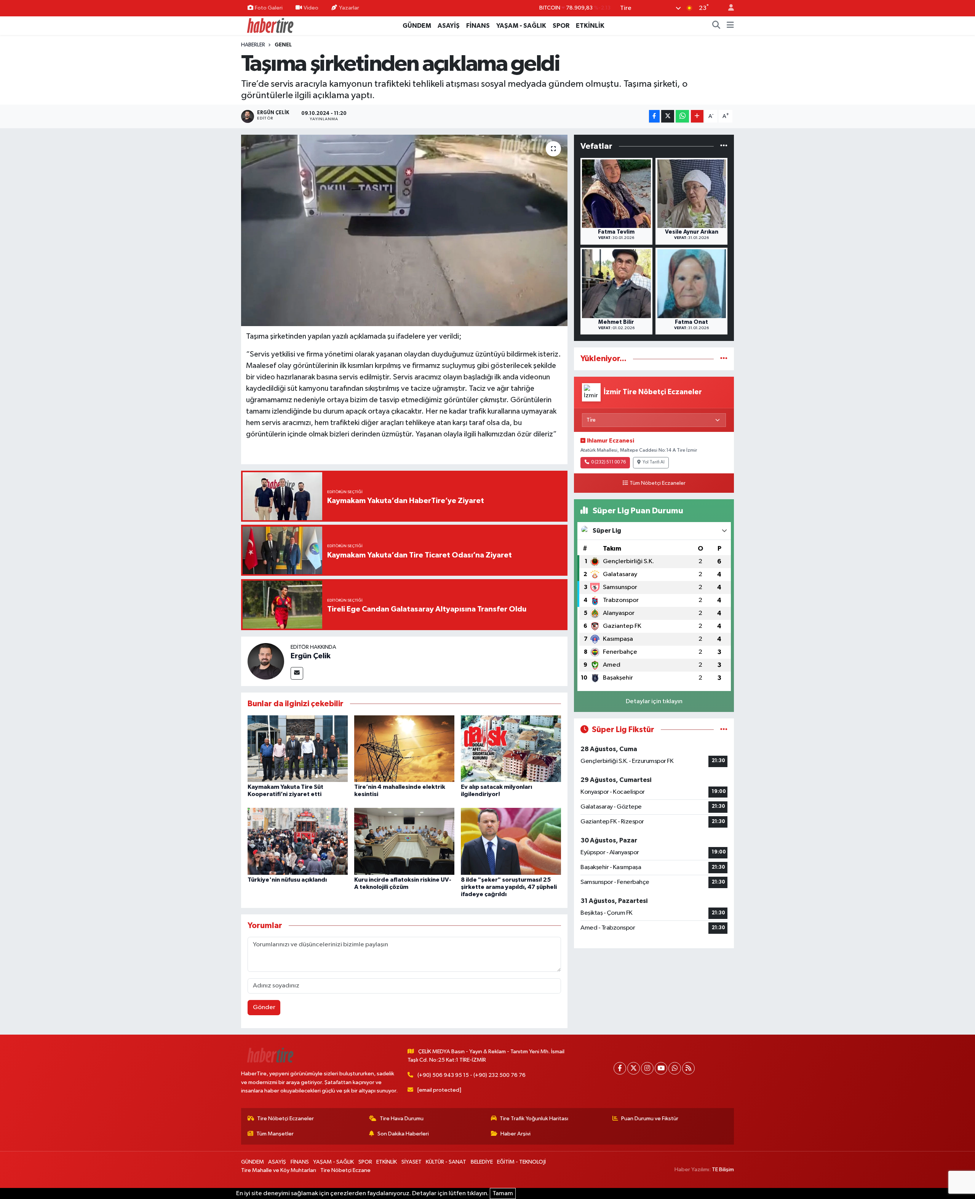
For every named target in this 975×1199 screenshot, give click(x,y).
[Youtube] (661, 1068)
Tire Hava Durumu (402, 1118)
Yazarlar (349, 8)
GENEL (283, 45)
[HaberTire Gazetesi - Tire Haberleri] (269, 25)
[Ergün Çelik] (266, 661)
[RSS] (688, 1068)
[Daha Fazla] (697, 116)
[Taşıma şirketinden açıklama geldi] (404, 230)
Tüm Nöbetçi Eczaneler (658, 483)
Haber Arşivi (515, 1134)
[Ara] (716, 26)
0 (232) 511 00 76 (608, 462)
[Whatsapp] (674, 1068)
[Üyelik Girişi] (728, 8)
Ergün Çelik (311, 656)
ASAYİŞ (449, 25)
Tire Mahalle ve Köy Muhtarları (278, 1170)
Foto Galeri (269, 8)
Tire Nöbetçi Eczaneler (285, 1118)
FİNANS (478, 25)
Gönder (264, 1007)
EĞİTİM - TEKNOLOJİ (521, 1162)
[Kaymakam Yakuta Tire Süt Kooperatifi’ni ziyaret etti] (298, 748)
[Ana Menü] (730, 26)
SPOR (561, 25)
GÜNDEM (417, 25)
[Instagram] (647, 1068)
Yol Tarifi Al (654, 462)
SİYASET (411, 1162)
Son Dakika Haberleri (403, 1134)
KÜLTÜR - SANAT (446, 1162)
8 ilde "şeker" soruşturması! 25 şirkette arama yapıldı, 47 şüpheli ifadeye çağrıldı (509, 887)
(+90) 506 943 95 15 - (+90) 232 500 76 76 (471, 1075)
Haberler (253, 45)
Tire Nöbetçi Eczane (345, 1170)
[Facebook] (620, 1068)
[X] (633, 1068)
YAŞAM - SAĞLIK (521, 25)
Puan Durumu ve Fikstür (649, 1118)
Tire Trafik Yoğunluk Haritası (534, 1118)
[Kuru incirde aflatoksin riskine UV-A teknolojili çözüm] (404, 841)
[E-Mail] (297, 673)
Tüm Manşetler (275, 1134)
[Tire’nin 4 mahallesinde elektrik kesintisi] (404, 748)
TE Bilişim (723, 1169)
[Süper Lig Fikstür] (723, 729)
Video (311, 8)
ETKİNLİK (590, 25)
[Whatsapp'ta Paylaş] (682, 116)
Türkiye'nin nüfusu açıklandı (287, 880)
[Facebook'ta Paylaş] (654, 116)
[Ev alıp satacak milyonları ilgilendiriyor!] (511, 748)
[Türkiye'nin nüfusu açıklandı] (298, 841)
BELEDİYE (482, 1162)
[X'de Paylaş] (667, 116)
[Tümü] (723, 146)
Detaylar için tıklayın (654, 701)
